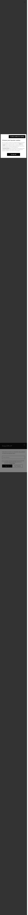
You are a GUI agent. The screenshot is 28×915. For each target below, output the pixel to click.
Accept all (13, 154)
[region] (13, 146)
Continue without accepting (17, 136)
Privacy (20, 143)
